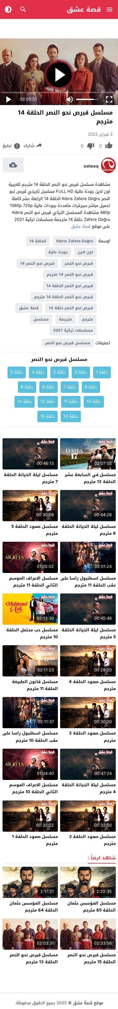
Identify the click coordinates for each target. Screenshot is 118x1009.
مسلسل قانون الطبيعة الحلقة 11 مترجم (35, 685)
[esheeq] (108, 172)
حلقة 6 (91, 387)
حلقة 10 (94, 401)
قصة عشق (84, 9)
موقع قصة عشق (88, 1003)
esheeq (91, 166)
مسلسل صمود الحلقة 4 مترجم (92, 685)
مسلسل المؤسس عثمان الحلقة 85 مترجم (91, 906)
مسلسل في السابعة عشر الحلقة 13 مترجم (90, 478)
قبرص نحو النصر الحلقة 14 (69, 285)
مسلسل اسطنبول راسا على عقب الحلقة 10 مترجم (30, 736)
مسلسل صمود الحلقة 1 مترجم (35, 840)
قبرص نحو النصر (79, 263)
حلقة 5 (16, 372)
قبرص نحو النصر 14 (37, 263)
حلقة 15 (47, 416)
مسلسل (41, 319)
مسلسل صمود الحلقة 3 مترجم (92, 736)
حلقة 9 (27, 387)
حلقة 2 (81, 372)
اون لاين (85, 252)
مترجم (87, 319)
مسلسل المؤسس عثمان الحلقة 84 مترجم (33, 906)
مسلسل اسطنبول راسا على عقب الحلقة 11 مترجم (88, 581)
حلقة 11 (71, 401)
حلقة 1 (102, 372)
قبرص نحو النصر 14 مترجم (70, 274)
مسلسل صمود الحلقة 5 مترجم (34, 529)
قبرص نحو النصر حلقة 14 (71, 307)
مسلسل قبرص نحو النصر (67, 342)
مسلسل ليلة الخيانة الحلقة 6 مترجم (89, 529)
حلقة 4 (38, 372)
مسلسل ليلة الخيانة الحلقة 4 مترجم (89, 788)
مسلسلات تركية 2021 (73, 330)
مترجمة (65, 319)
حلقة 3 (59, 372)
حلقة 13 (24, 401)
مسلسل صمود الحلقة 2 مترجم (92, 840)
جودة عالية (58, 252)
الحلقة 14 (37, 241)
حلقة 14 (71, 416)
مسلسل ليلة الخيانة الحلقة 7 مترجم (31, 478)
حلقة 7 (70, 387)
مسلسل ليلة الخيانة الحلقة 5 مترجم (89, 633)
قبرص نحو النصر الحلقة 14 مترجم (63, 296)
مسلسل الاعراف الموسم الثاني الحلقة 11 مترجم (33, 581)
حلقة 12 (48, 401)
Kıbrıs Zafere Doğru (74, 241)
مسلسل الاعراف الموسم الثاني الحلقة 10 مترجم (33, 788)
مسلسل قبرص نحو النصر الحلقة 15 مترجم (91, 958)
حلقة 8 (48, 387)
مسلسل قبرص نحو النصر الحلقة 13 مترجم (33, 958)
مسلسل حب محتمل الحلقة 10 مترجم (32, 633)
